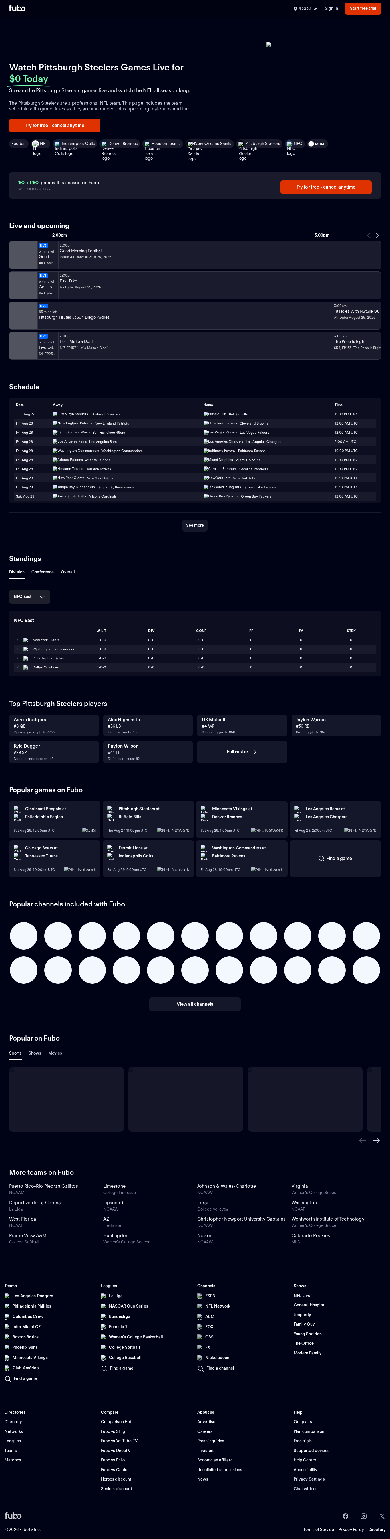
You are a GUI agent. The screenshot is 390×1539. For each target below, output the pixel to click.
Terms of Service (318, 1529)
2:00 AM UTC (345, 441)
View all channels (195, 1004)
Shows (35, 1053)
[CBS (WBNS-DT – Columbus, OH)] (23, 345)
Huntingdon (116, 1235)
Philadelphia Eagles (48, 658)
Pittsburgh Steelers (262, 143)
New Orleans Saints (213, 143)
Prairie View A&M (28, 1235)
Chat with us (306, 1489)
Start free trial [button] (363, 8)
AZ (106, 1219)
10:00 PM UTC (346, 451)
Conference (42, 572)
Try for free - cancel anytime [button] (55, 125)
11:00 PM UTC (346, 414)
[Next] (377, 235)
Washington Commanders (53, 649)
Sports (15, 1053)
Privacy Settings (309, 1479)
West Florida (22, 1219)
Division (17, 572)
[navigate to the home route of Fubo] (17, 9)
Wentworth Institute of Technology (328, 1219)
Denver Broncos (123, 143)
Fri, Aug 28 (24, 423)
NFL (44, 143)
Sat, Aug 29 (25, 496)
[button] (362, 1140)
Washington (304, 1202)
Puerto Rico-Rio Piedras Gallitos (43, 1186)
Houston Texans (166, 143)
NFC (298, 143)
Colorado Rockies (311, 1235)
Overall (68, 572)
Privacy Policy (351, 1529)
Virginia (300, 1186)
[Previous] (369, 235)
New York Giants (46, 640)
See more (195, 525)
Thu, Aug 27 (25, 414)
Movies (55, 1053)
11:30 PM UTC (345, 478)
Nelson (204, 1235)
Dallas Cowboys (46, 667)
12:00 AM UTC (346, 423)
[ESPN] (23, 285)
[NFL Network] (23, 255)
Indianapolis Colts (78, 143)
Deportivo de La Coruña (35, 1202)
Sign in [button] (331, 8)
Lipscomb (114, 1202)
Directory (376, 1529)
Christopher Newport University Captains (241, 1219)
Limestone (114, 1186)
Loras (203, 1202)
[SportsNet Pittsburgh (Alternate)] (23, 315)
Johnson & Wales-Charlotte (226, 1186)
